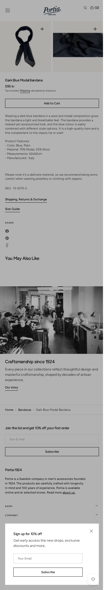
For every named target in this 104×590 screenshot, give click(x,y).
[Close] (88, 531)
